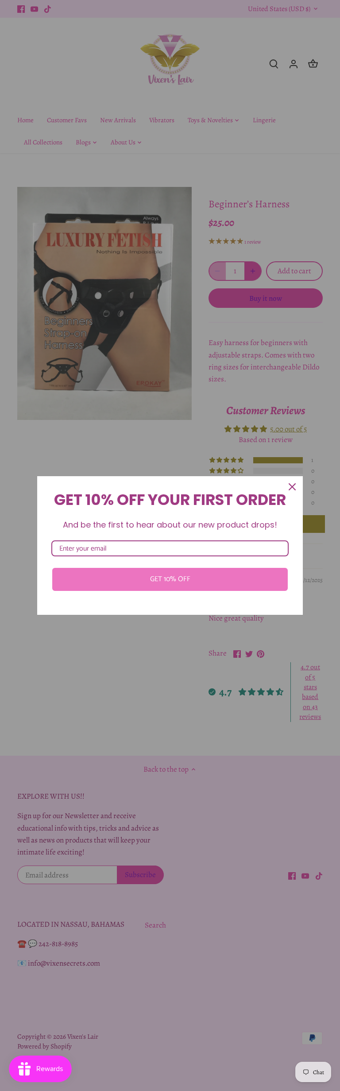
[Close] (292, 486)
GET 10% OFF (170, 579)
